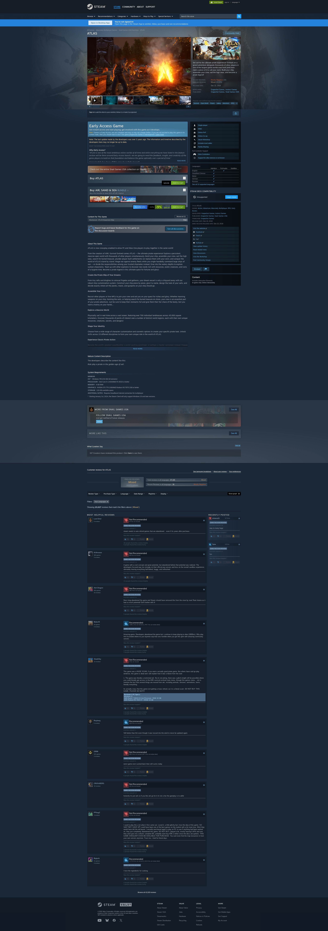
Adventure (226, 103)
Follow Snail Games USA (111, 415)
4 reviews (97, 756)
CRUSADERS (99, 783)
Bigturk (97, 858)
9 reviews (97, 557)
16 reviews (97, 592)
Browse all (181, 216)
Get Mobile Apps (224, 912)
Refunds (199, 925)
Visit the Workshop (200, 257)
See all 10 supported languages (203, 184)
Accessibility (201, 912)
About (140, 7)
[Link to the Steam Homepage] (96, 9)
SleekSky (97, 659)
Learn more (160, 134)
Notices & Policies (203, 916)
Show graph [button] (233, 494)
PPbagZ (97, 813)
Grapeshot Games (217, 90)
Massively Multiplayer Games (106, 30)
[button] (91, 16)
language (235, 2)
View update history (200, 246)
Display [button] (163, 494)
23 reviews (97, 661)
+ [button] (236, 103)
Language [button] (124, 494)
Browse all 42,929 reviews (147, 892)
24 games (97, 624)
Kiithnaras (98, 552)
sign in (227, 2)
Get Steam (222, 908)
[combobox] (208, 16)
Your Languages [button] (100, 502)
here (130, 453)
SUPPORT (150, 7)
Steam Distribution (164, 921)
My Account (222, 921)
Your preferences (235, 471)
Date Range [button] (138, 494)
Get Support (222, 916)
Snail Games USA (232, 92)
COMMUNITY (128, 7)
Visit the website (199, 228)
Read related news (200, 250)
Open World (204, 103)
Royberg (97, 721)
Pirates (212, 103)
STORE (117, 7)
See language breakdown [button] (202, 471)
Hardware (182, 916)
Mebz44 (97, 622)
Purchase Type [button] (109, 494)
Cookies (199, 921)
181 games (97, 754)
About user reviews (220, 471)
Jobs (181, 912)
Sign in (91, 112)
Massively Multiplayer (219, 208)
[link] (159, 207)
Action (200, 208)
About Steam (162, 908)
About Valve (183, 908)
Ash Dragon (98, 588)
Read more (181, 160)
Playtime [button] (151, 494)
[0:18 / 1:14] (139, 66)
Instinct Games (231, 90)
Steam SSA (161, 912)
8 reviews (97, 521)
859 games (97, 590)
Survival (196, 103)
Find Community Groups (202, 260)
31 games (97, 861)
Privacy (199, 908)
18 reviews (97, 786)
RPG (232, 103)
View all (237, 445)
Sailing (219, 103)
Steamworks (161, 916)
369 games (97, 555)
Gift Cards (161, 925)
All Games (90, 30)
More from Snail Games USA (112, 409)
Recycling (182, 921)
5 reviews (97, 723)
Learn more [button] (231, 197)
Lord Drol (97, 519)
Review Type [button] (93, 494)
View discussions (199, 253)
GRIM (96, 751)
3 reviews (97, 627)
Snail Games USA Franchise (129, 30)
